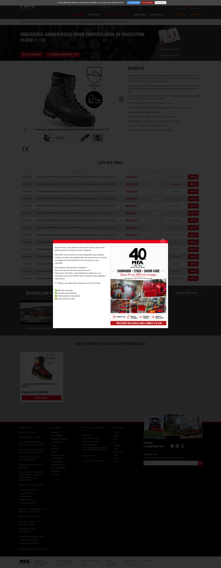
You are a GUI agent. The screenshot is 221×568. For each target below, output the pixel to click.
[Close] (163, 241)
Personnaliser (160, 2)
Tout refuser (148, 2)
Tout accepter (134, 2)
